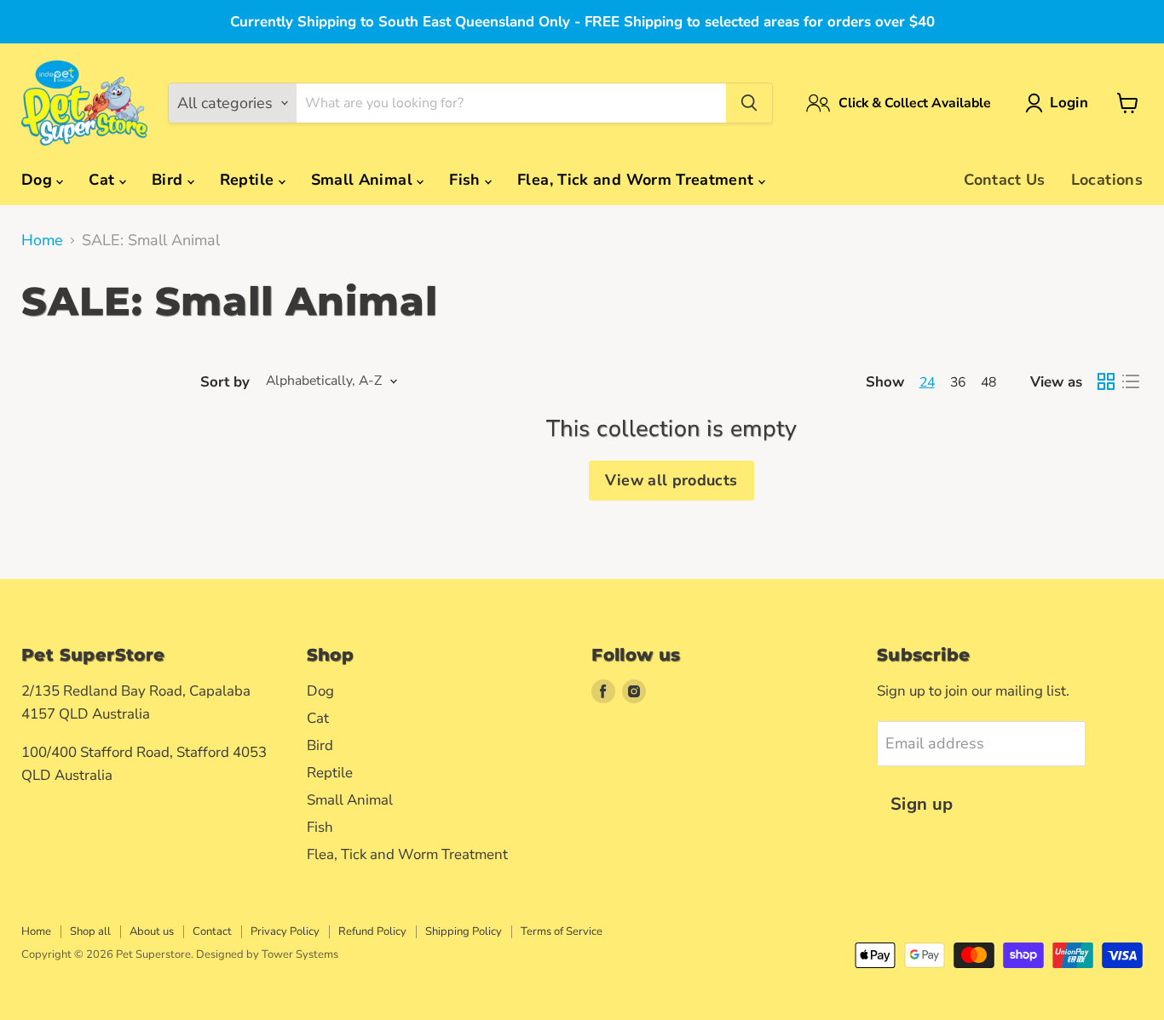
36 (957, 382)
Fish (467, 179)
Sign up (922, 804)
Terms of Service (561, 931)
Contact (212, 931)
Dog (38, 179)
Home (42, 240)
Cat (103, 179)
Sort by (225, 382)
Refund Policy (372, 931)
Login (1069, 102)
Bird (169, 179)
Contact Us (1005, 179)
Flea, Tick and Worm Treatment (637, 179)
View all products (671, 480)
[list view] (1130, 382)
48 (988, 382)
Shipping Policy (463, 931)
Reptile (249, 179)
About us (152, 931)
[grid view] (1105, 382)
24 (927, 382)
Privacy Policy (285, 931)
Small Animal (364, 179)
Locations (1107, 179)
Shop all (90, 931)
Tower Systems (300, 954)
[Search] (749, 103)
